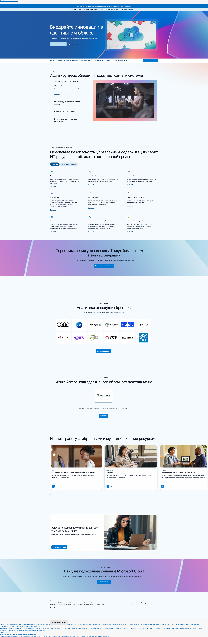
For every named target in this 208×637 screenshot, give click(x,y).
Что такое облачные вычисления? (146, 628)
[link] (52, 61)
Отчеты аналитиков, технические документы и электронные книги (115, 628)
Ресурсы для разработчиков (71, 628)
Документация (56, 628)
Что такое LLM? (20, 630)
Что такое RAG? (41, 630)
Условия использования (81, 636)
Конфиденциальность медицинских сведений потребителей (16, 636)
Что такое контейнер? (30, 630)
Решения (161, 624)
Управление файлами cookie (67, 636)
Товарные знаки (92, 636)
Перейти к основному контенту (9, 1)
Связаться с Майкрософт (40, 636)
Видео (135, 628)
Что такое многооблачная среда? (165, 628)
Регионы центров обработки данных (48, 624)
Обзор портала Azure (60, 622)
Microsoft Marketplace (36, 628)
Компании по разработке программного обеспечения (15, 628)
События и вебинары (90, 628)
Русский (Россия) (4, 632)
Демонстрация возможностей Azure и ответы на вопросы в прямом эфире (20, 626)
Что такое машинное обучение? (183, 628)
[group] (76, 467)
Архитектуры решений (187, 624)
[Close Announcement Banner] (156, 9)
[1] (50, 600)
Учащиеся (82, 628)
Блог (62, 628)
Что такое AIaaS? (10, 630)
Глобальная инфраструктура (30, 624)
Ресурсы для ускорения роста (173, 624)
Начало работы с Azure (16, 624)
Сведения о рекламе (103, 636)
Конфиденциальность (53, 636)
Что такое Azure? (4, 624)
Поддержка (197, 624)
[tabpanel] (103, 201)
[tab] (55, 164)
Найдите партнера (47, 628)
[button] (131, 35)
